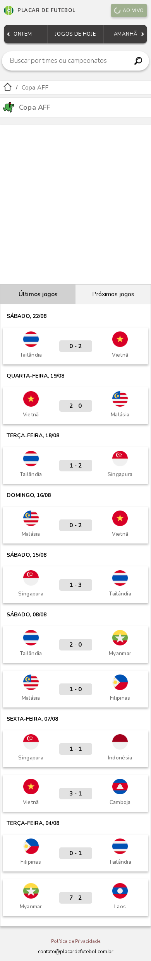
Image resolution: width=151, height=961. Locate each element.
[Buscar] (138, 61)
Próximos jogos (113, 294)
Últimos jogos (38, 294)
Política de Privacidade (75, 941)
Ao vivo (133, 10)
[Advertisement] (75, 204)
